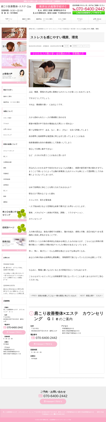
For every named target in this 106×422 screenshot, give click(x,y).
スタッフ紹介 (62, 19)
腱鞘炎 (5, 202)
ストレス (86, 46)
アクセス (80, 19)
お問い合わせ (97, 19)
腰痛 (4, 168)
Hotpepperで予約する (43, 344)
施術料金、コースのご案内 (44, 19)
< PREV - (53, 296)
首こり (5, 190)
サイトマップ (7, 135)
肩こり (5, 156)
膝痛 (4, 196)
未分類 (66, 46)
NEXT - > (91, 296)
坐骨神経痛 (6, 179)
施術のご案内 (26, 19)
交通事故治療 (7, 162)
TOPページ (8, 19)
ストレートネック (8, 151)
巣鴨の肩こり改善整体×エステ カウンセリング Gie (57, 419)
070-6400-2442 (44, 338)
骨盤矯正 (6, 173)
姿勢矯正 (6, 185)
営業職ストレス (77, 46)
